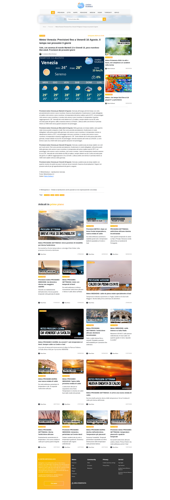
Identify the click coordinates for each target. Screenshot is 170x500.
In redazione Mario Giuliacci (49, 54)
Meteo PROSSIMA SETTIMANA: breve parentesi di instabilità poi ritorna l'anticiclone (60, 244)
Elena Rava (43, 254)
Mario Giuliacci (49, 176)
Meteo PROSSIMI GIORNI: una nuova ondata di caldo (48, 380)
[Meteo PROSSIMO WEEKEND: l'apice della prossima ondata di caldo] (73, 366)
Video (88, 462)
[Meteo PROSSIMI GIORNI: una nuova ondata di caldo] (49, 366)
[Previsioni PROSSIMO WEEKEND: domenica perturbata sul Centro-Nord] (73, 417)
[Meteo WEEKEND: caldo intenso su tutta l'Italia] (121, 316)
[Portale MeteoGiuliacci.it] (85, 6)
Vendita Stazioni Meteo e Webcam (124, 468)
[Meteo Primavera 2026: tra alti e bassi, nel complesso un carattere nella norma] (118, 46)
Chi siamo (54, 483)
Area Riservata (80, 483)
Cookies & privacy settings (109, 462)
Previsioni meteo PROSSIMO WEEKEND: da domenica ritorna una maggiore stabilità (48, 283)
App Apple (120, 462)
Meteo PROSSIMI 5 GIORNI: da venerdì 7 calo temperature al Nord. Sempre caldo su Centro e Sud (60, 343)
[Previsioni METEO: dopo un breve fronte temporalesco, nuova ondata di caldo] (97, 216)
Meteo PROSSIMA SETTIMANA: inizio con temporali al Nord (70, 282)
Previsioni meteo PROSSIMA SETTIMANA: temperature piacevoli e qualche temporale (120, 433)
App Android (121, 465)
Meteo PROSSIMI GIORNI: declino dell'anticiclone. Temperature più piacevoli (95, 432)
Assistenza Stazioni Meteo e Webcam (125, 473)
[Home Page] (53, 12)
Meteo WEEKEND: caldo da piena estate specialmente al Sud (108, 293)
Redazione (89, 468)
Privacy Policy (106, 465)
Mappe (73, 471)
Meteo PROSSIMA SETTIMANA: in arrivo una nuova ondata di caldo (108, 394)
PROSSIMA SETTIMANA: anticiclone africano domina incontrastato (120, 231)
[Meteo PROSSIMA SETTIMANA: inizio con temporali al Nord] (73, 267)
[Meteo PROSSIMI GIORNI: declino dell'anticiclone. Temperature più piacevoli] (97, 417)
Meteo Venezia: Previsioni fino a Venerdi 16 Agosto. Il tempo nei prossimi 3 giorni (77, 26)
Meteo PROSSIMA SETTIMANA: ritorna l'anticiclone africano (45, 432)
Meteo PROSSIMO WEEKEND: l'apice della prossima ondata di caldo (71, 381)
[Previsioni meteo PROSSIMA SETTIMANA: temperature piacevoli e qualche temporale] (121, 417)
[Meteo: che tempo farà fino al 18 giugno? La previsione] (118, 83)
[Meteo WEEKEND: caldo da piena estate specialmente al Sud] (109, 275)
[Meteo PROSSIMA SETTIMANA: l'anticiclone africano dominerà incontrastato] (97, 316)
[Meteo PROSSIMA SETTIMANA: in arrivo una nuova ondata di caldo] (109, 374)
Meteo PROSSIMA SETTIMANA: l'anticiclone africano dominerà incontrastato (95, 331)
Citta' (73, 465)
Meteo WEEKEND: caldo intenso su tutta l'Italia (119, 329)
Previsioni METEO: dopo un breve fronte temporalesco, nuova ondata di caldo (96, 231)
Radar (100, 12)
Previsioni (50, 26)
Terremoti (74, 473)
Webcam (92, 12)
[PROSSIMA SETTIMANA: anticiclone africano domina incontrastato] (121, 216)
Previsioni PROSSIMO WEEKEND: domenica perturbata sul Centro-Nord (72, 432)
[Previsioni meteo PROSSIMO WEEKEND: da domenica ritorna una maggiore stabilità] (49, 267)
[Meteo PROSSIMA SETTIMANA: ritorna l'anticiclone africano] (49, 417)
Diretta (73, 476)
